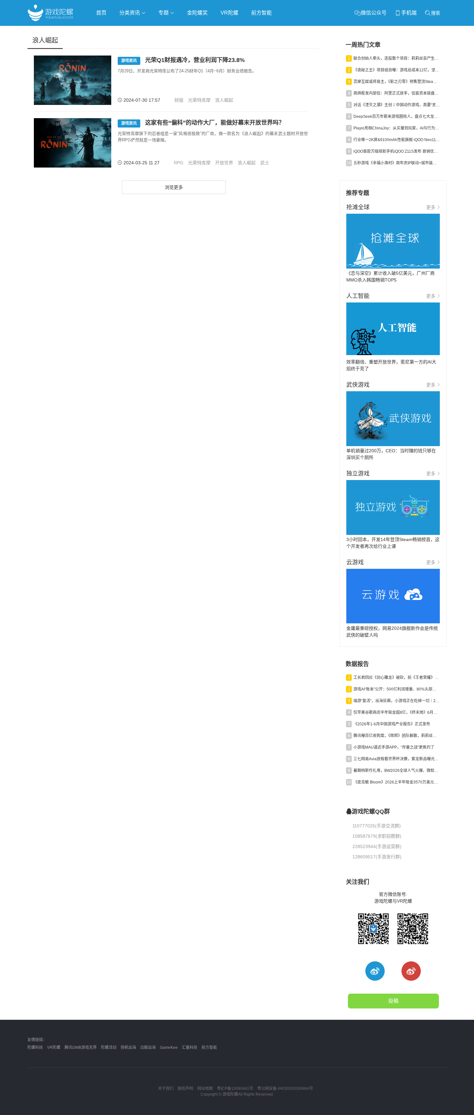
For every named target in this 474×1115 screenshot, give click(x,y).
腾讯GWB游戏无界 (80, 1047)
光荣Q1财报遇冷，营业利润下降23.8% (183, 60)
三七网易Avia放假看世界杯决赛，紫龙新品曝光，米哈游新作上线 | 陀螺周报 (396, 759)
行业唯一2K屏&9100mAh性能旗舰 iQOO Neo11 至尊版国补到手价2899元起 (396, 140)
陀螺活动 (108, 1047)
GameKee (169, 1047)
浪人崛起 (224, 100)
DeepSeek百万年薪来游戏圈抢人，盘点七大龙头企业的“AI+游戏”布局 (396, 116)
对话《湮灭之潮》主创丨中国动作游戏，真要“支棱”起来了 (396, 105)
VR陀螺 (229, 12)
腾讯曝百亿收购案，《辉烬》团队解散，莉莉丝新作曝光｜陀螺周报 (396, 735)
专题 (164, 12)
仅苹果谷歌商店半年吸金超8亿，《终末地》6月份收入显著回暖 (396, 712)
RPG (178, 162)
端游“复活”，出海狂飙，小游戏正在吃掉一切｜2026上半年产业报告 (396, 701)
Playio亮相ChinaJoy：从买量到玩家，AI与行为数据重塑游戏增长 (396, 128)
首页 (101, 12)
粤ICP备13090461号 (235, 1088)
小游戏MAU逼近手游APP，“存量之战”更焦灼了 (393, 747)
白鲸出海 (148, 1047)
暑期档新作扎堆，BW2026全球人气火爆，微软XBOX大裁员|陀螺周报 (396, 770)
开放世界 (224, 162)
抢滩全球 (104, 31)
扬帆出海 (128, 1047)
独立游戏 (185, 31)
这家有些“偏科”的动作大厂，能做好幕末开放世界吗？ (202, 122)
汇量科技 (189, 1047)
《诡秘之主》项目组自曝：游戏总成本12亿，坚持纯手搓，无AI (396, 70)
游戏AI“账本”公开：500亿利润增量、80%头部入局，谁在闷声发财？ (396, 689)
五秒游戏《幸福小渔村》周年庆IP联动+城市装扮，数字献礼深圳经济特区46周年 (396, 163)
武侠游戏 (158, 31)
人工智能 (131, 31)
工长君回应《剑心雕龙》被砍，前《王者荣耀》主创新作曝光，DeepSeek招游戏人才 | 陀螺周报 (396, 677)
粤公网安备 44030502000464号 (285, 1088)
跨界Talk (104, 48)
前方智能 (261, 12)
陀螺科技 (35, 1047)
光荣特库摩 (199, 100)
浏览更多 (174, 187)
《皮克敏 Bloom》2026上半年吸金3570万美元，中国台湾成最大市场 (396, 782)
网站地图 (205, 1088)
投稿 (393, 1001)
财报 (178, 100)
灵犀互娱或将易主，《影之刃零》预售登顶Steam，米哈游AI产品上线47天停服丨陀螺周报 (396, 81)
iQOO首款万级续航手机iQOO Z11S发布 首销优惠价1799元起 (396, 151)
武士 (264, 162)
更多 (430, 207)
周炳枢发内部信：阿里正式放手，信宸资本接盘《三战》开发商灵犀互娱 (396, 93)
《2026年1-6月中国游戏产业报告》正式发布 (391, 724)
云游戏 (211, 31)
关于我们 (165, 1088)
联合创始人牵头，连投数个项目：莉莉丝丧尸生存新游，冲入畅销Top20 (396, 58)
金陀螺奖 (197, 12)
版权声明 (185, 1088)
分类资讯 (130, 12)
